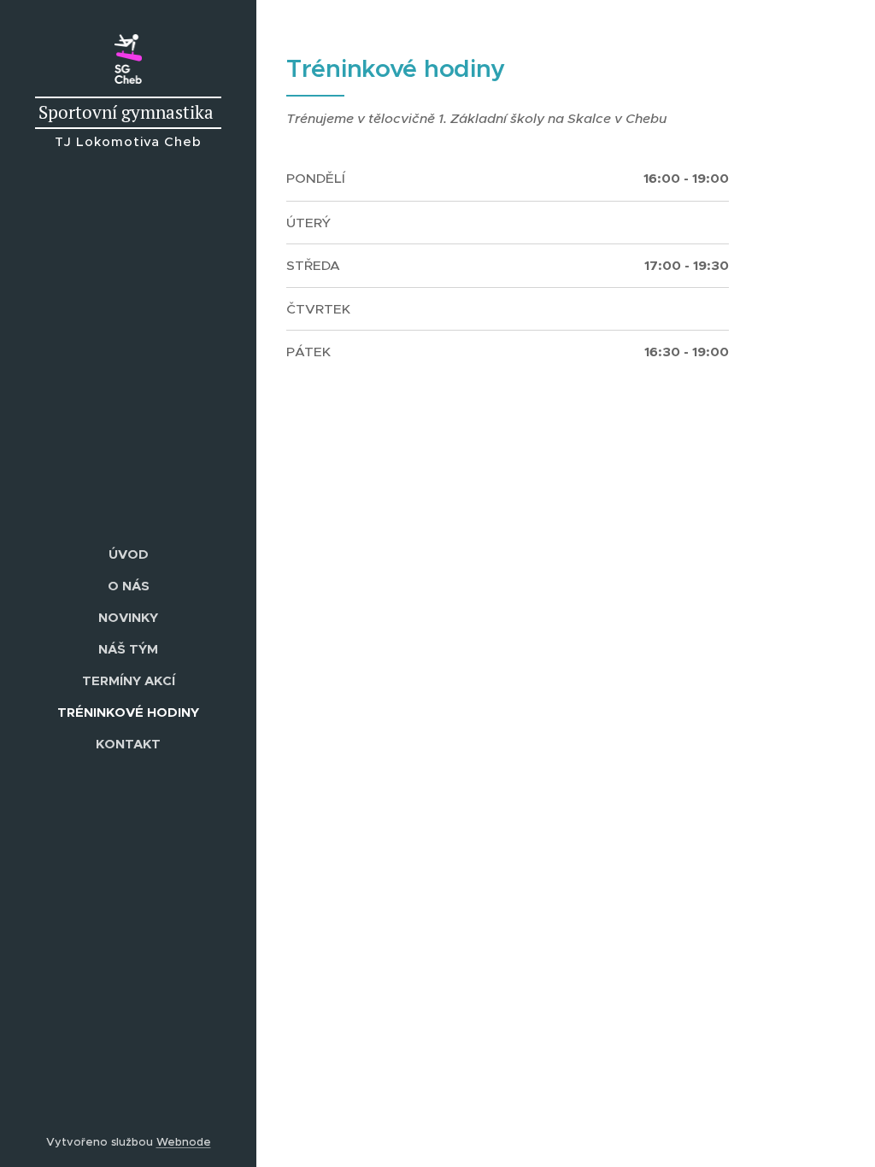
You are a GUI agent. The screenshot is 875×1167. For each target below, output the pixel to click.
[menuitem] (128, 554)
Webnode (183, 1142)
